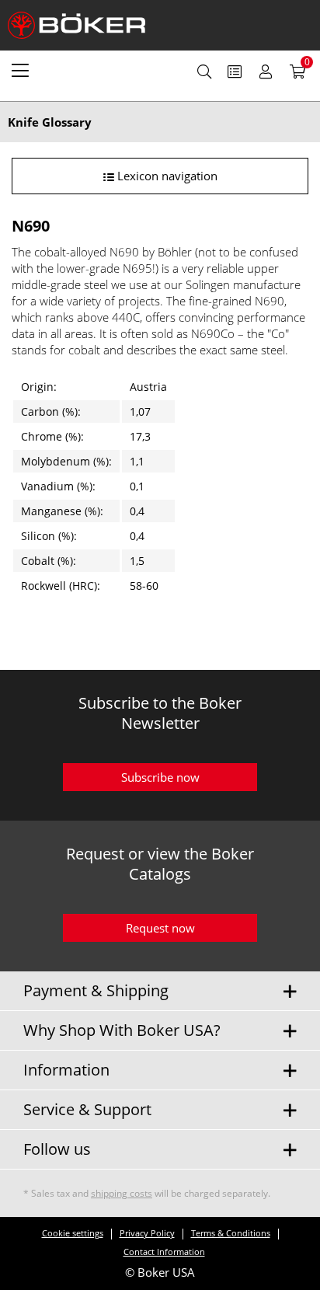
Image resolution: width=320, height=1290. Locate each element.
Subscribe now (160, 777)
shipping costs (121, 1193)
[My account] (265, 71)
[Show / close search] (204, 71)
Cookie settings (72, 1233)
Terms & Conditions (230, 1233)
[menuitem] (20, 70)
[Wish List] (234, 71)
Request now (160, 928)
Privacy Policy (147, 1233)
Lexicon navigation (165, 175)
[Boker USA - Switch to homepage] (85, 25)
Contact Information (164, 1251)
